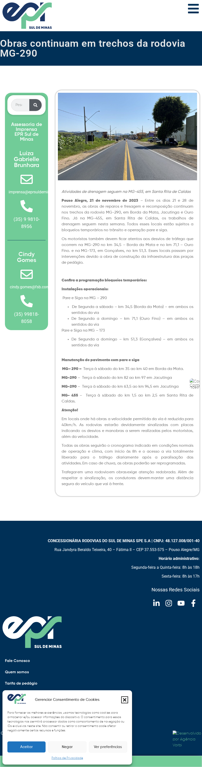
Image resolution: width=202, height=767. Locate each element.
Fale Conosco (17, 661)
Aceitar (26, 747)
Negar (67, 747)
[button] (124, 699)
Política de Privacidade (67, 758)
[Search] (35, 105)
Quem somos (17, 672)
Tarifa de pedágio (21, 684)
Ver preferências (108, 747)
